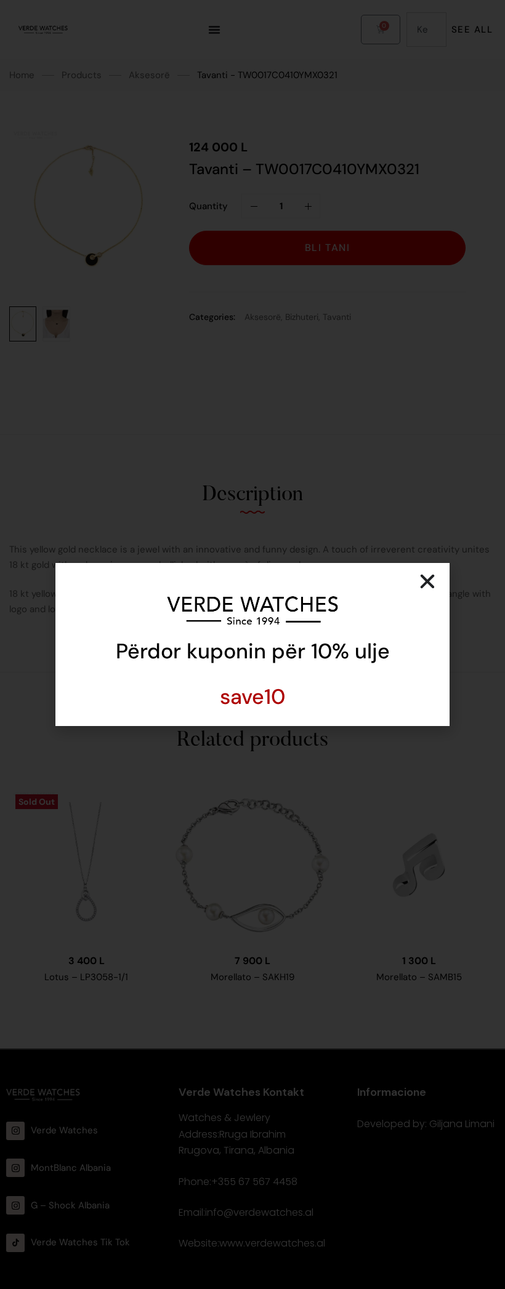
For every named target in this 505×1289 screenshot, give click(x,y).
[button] (427, 581)
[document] (252, 644)
